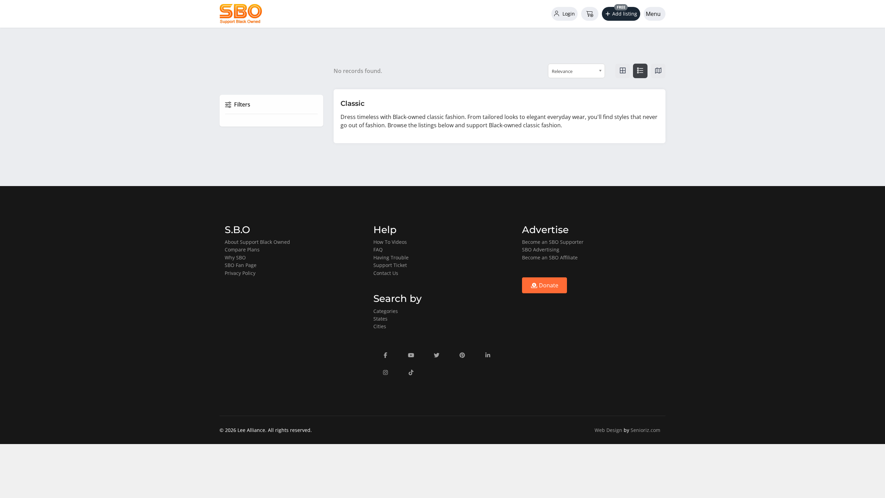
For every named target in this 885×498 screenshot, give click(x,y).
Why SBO (235, 257)
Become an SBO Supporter (553, 242)
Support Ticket (390, 265)
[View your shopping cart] (589, 14)
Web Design (608, 430)
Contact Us (385, 273)
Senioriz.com (645, 430)
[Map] (658, 71)
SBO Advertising (540, 249)
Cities (379, 326)
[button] (621, 14)
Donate (548, 285)
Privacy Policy (240, 273)
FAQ (378, 249)
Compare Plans (242, 249)
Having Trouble (391, 257)
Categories (385, 311)
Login (568, 13)
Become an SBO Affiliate (550, 257)
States (380, 318)
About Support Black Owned (257, 242)
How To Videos (390, 242)
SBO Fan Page (241, 265)
